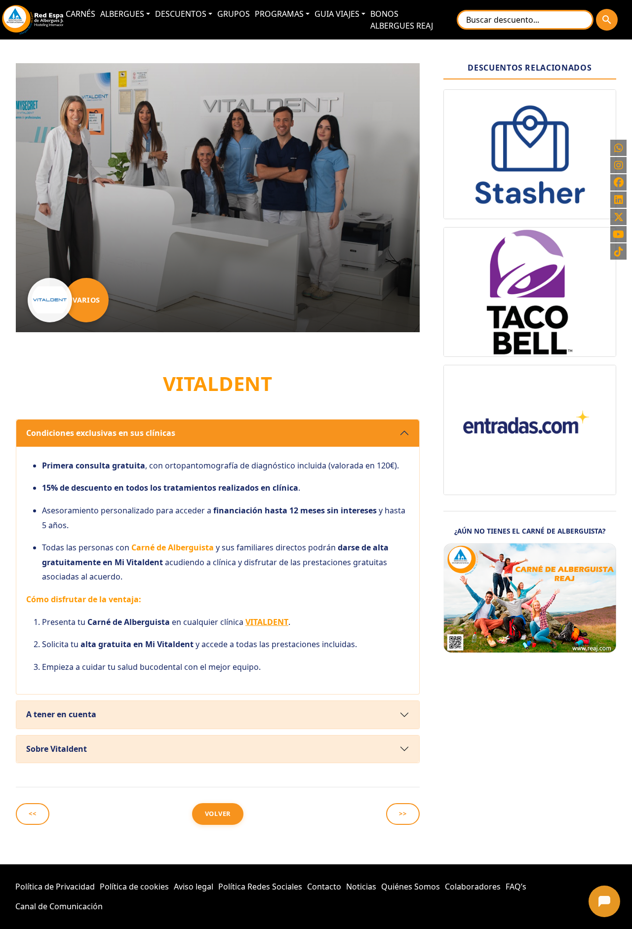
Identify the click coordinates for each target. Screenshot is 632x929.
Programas (279, 13)
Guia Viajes (337, 13)
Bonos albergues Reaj (401, 19)
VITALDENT (266, 622)
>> (403, 813)
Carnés (80, 13)
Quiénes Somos (410, 886)
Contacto (324, 886)
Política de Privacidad (55, 886)
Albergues (122, 13)
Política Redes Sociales (260, 886)
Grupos (233, 13)
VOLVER (218, 813)
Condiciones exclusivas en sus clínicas (100, 432)
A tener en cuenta (61, 714)
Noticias (361, 886)
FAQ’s (516, 886)
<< (33, 813)
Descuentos (180, 13)
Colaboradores (473, 886)
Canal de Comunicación (59, 906)
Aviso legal (193, 886)
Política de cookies (134, 886)
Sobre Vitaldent (56, 748)
